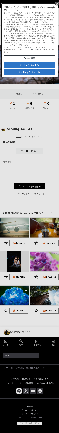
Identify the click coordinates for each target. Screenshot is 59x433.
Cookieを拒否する (29, 65)
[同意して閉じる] (57, 3)
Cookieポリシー (29, 47)
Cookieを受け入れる (29, 72)
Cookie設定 (29, 58)
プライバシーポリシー (37, 49)
